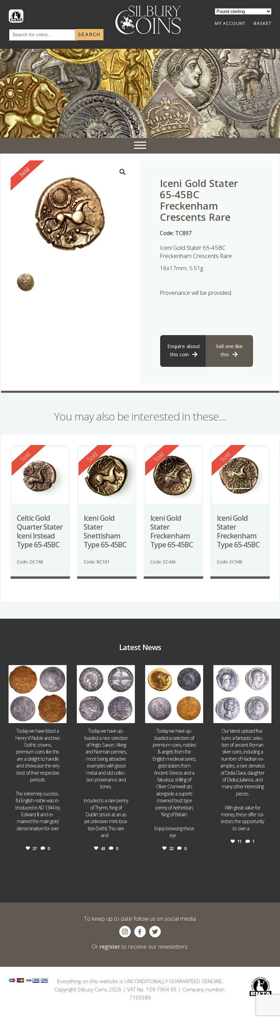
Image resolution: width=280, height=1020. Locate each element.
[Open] (38, 694)
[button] (122, 172)
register (109, 946)
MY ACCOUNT (230, 23)
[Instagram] (60, 716)
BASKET (262, 23)
